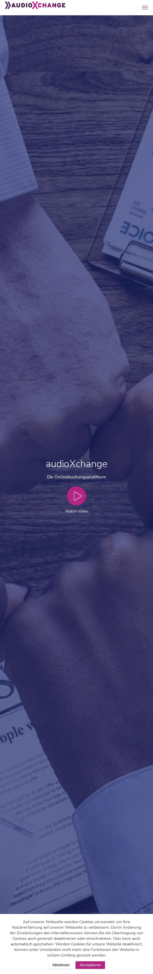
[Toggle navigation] (145, 8)
